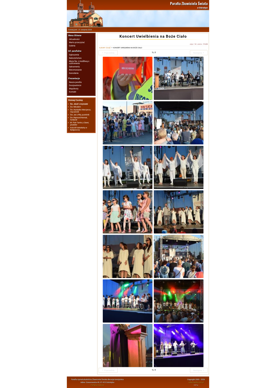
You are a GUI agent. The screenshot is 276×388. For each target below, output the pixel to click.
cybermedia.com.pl (196, 382)
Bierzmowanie (75, 70)
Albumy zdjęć (105, 48)
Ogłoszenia (74, 55)
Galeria (72, 46)
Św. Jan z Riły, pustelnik (79, 115)
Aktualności (74, 39)
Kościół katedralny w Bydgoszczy (78, 129)
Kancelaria (73, 73)
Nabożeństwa (75, 58)
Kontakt (72, 92)
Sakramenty (74, 67)
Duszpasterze (75, 85)
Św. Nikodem (75, 107)
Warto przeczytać (77, 42)
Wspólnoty (73, 89)
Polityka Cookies (97, 385)
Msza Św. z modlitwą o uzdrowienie (79, 62)
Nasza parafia (75, 82)
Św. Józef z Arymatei (79, 104)
